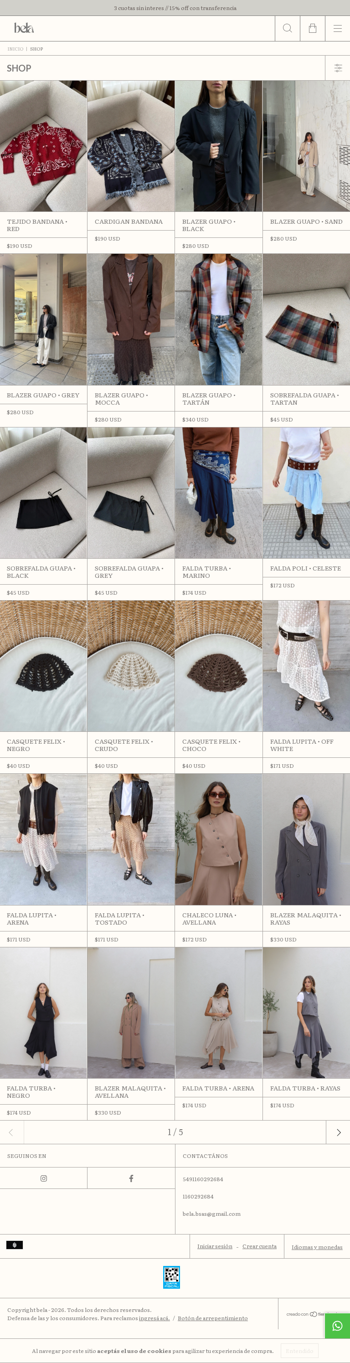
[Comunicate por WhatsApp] (337, 1325)
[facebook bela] (131, 1178)
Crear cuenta (259, 1246)
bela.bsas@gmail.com (212, 1213)
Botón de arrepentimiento (213, 1318)
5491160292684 (203, 1179)
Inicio (15, 48)
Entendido (300, 1351)
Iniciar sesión (214, 1246)
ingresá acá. (154, 1318)
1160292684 (198, 1196)
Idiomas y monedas (317, 1247)
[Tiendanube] (314, 1314)
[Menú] (337, 28)
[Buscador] (287, 28)
